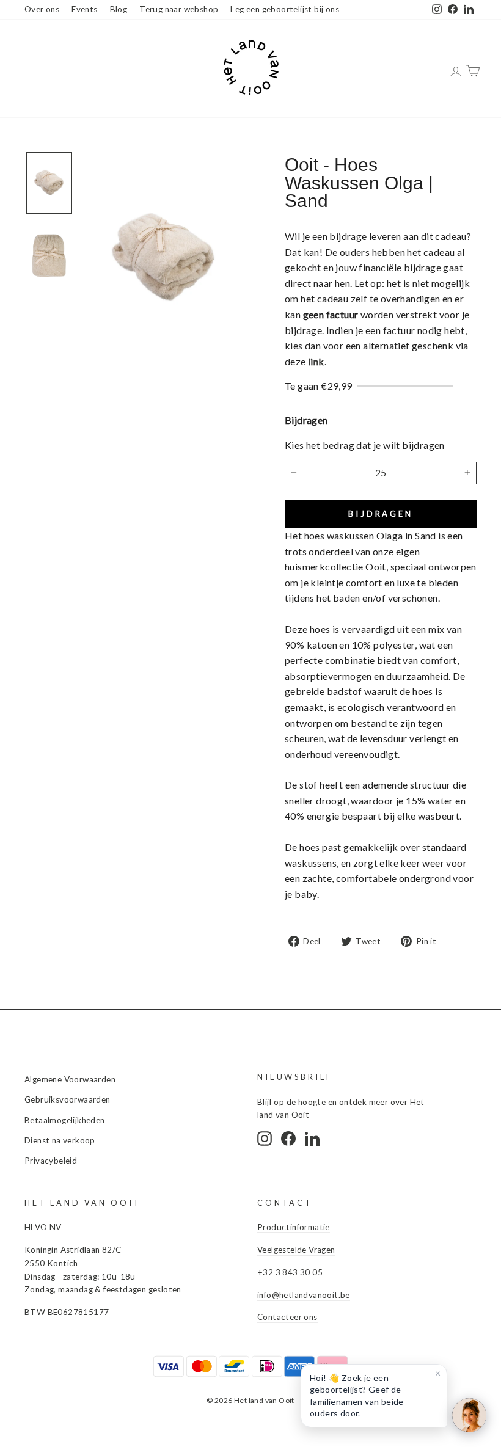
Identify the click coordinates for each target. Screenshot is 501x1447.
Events (84, 9)
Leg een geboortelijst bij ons (284, 9)
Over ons (41, 9)
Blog (119, 9)
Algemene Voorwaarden (69, 1079)
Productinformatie (293, 1227)
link (316, 361)
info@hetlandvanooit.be (303, 1295)
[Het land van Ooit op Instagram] (264, 1138)
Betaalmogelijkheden (64, 1120)
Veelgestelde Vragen (296, 1250)
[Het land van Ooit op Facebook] (288, 1138)
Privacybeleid (50, 1160)
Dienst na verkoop (59, 1140)
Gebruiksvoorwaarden (67, 1099)
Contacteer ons (287, 1317)
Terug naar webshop (178, 9)
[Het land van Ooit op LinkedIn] (312, 1138)
